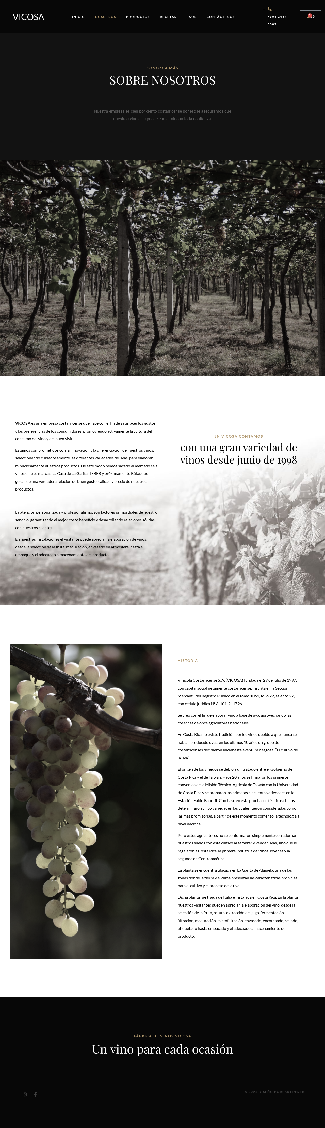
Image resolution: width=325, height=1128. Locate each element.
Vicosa (28, 16)
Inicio (78, 17)
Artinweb (295, 1092)
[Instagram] (24, 1094)
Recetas (168, 17)
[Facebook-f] (35, 1094)
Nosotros (105, 17)
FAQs (192, 17)
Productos (138, 17)
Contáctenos (221, 17)
